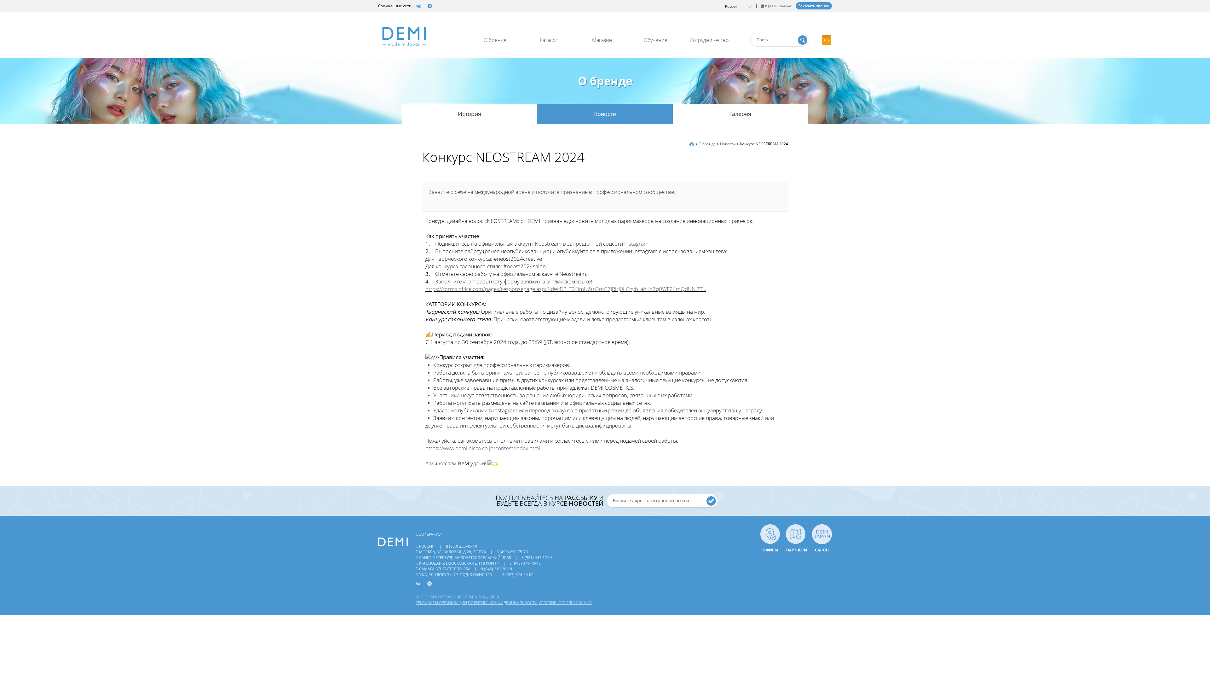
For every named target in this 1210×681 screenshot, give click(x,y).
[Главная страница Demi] (692, 144)
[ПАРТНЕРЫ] (796, 533)
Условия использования (565, 602)
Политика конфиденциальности (503, 602)
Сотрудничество (709, 40)
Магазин (602, 40)
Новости (604, 114)
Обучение (655, 40)
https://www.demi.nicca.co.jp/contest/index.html (482, 448)
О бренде (495, 40)
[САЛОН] (822, 533)
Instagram (636, 243)
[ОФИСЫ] (770, 533)
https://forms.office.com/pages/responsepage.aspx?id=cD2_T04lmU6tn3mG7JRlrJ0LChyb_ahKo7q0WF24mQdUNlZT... (565, 289)
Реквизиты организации (441, 602)
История (469, 114)
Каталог (549, 40)
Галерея (740, 114)
